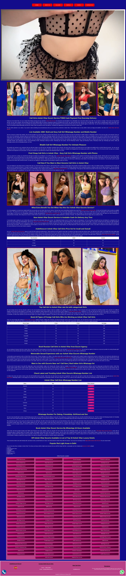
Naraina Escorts (20, 533)
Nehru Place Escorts (77, 496)
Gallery (58, 5)
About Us (47, 5)
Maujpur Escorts (49, 483)
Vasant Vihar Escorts (20, 486)
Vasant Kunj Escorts (105, 483)
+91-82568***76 (91, 402)
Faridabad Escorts (77, 537)
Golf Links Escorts (49, 557)
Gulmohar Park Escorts (105, 550)
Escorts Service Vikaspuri (105, 547)
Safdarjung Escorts (49, 466)
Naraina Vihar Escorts (20, 523)
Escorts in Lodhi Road (105, 459)
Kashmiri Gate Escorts (105, 493)
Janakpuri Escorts (21, 540)
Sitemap (66, 574)
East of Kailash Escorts (49, 513)
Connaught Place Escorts (105, 537)
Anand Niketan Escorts (49, 516)
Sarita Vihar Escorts (77, 476)
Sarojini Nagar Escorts (77, 523)
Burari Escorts (49, 472)
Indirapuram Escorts (105, 523)
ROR (70, 574)
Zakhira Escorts (21, 506)
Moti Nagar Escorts (105, 543)
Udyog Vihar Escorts (77, 503)
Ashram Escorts (77, 506)
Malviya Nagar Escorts (105, 469)
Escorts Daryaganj (77, 459)
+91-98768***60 (91, 391)
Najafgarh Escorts (105, 476)
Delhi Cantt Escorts (77, 540)
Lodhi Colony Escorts (105, 553)
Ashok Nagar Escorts (77, 472)
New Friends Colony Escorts (21, 469)
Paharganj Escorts (21, 537)
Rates (79, 5)
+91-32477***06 (91, 399)
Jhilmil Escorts (21, 493)
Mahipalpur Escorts (105, 533)
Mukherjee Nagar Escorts (20, 476)
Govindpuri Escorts (105, 462)
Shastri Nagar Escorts (105, 499)
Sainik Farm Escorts (49, 533)
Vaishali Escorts (105, 503)
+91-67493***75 (91, 388)
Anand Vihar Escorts (77, 516)
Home (36, 5)
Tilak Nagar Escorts (49, 503)
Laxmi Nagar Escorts (77, 486)
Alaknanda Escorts (21, 516)
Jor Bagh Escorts (49, 520)
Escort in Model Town (20, 462)
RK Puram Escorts (77, 499)
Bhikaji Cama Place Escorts (21, 543)
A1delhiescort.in (76, 569)
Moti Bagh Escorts (49, 526)
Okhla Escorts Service (105, 466)
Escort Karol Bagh (49, 543)
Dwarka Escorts (105, 526)
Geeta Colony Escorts (77, 513)
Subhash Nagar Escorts (21, 503)
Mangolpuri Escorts (77, 483)
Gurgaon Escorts (49, 550)
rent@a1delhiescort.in (47, 569)
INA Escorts (77, 489)
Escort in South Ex (77, 547)
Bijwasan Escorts (105, 506)
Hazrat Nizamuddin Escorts (49, 476)
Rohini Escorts (21, 472)
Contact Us (89, 5)
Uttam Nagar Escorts (20, 479)
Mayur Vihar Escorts (49, 479)
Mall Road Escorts (105, 520)
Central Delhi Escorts (77, 553)
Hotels (68, 5)
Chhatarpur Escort (49, 459)
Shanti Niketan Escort (20, 466)
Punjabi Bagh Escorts (49, 540)
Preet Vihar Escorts (49, 462)
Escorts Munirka (49, 469)
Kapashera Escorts (77, 462)
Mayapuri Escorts (49, 496)
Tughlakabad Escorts (77, 479)
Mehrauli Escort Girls (77, 543)
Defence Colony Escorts (105, 516)
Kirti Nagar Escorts (21, 496)
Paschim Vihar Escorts (105, 496)
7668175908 (48, 567)
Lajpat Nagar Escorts (77, 469)
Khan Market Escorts (77, 530)
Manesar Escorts (77, 526)
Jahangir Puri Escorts (105, 472)
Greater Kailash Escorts (105, 513)
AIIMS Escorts (49, 506)
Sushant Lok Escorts (20, 526)
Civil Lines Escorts (105, 510)
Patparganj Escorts (21, 499)
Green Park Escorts (21, 489)
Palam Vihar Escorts (49, 523)
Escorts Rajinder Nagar (77, 466)
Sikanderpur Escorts (21, 483)
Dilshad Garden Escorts (21, 530)
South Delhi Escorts (77, 533)
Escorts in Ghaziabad (77, 550)
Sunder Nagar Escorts (49, 553)
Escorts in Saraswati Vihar (20, 547)
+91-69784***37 (91, 405)
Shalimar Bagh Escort (49, 547)
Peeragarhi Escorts (105, 479)
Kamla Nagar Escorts (48, 530)
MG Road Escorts (77, 520)
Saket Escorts (105, 540)
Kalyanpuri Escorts (77, 493)
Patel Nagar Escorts (49, 486)
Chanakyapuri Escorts (21, 510)
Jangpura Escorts (21, 553)
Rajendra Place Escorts (77, 557)
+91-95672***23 (91, 394)
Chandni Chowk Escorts (49, 510)
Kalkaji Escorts (49, 493)
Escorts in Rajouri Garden (49, 537)
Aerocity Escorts (105, 486)
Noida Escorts (21, 550)
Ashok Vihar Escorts (21, 459)
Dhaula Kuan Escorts (20, 513)
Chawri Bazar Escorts (77, 510)
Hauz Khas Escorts (49, 489)
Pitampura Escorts (49, 499)
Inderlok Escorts (105, 489)
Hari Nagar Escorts (21, 520)
